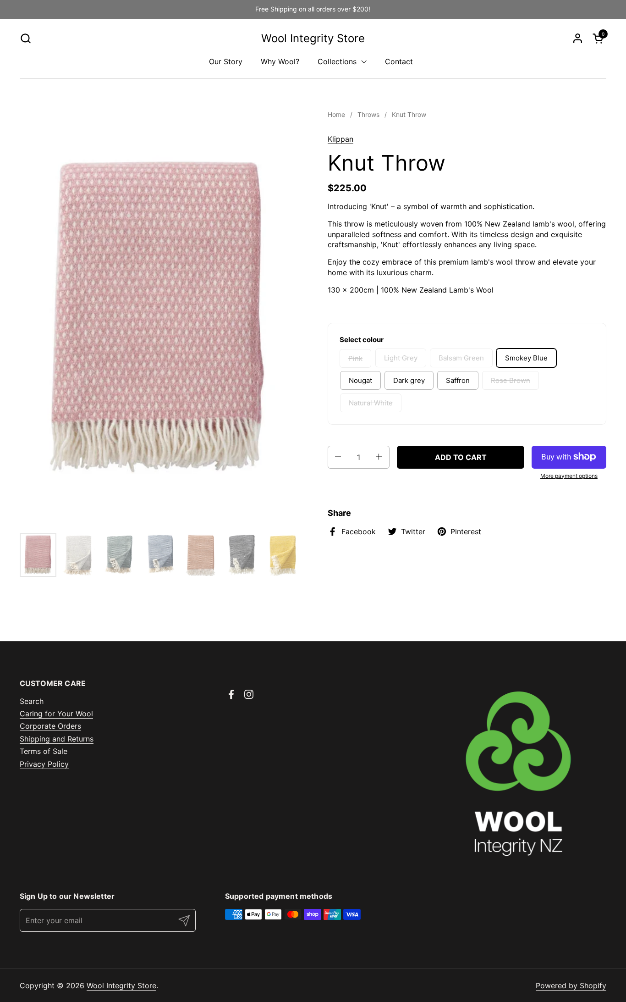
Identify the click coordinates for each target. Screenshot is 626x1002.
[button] (25, 38)
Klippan (340, 139)
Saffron (458, 380)
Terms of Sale (43, 751)
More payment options (569, 475)
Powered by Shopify (571, 985)
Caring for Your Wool (56, 713)
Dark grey (409, 380)
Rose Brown (510, 380)
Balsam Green (461, 358)
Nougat (360, 380)
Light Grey (400, 358)
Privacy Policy (44, 764)
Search (32, 701)
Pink (355, 358)
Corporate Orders (50, 726)
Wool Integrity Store (313, 38)
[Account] (577, 38)
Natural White (371, 403)
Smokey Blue (526, 358)
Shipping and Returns (56, 738)
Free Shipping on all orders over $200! (312, 9)
